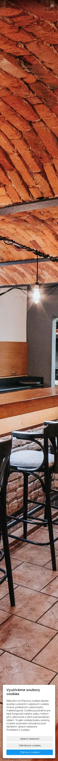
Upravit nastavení (29, 738)
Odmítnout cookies (30, 745)
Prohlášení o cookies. (18, 729)
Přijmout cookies (29, 752)
